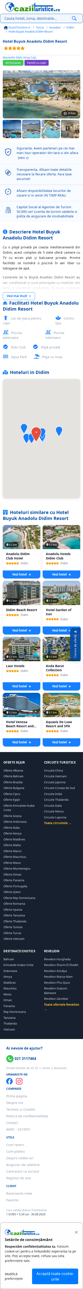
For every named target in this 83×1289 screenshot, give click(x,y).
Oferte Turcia (12, 933)
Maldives (9, 982)
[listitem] (12, 129)
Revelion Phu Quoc (57, 982)
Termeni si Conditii (20, 1109)
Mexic (7, 994)
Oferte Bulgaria (13, 788)
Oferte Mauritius (14, 857)
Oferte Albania (13, 770)
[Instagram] (19, 1081)
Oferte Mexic (12, 863)
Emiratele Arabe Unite (18, 965)
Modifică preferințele (14, 1276)
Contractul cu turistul (22, 1171)
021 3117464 (25, 1058)
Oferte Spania (12, 909)
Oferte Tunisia (12, 927)
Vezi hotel (20, 574)
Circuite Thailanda (56, 800)
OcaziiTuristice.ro (19, 27)
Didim (70, 27)
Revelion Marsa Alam (58, 976)
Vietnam (9, 1029)
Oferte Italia (11, 828)
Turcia (40, 27)
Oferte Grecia (12, 816)
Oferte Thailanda (14, 921)
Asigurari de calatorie (23, 1165)
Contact (12, 1123)
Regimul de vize (18, 1178)
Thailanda (10, 1023)
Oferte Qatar (12, 892)
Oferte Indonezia (15, 822)
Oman (7, 1000)
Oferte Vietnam (13, 939)
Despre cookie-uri (19, 1158)
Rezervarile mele (19, 1193)
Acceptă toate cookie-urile (55, 1276)
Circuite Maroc (54, 811)
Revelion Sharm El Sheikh (61, 965)
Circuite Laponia (55, 817)
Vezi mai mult (17, 296)
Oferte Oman (12, 874)
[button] (59, 431)
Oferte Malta (12, 845)
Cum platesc (15, 1151)
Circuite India (53, 794)
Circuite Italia (53, 805)
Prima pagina (16, 1096)
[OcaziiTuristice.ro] (32, 7)
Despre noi (14, 1103)
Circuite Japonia (54, 782)
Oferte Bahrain (13, 776)
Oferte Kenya (12, 833)
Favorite (12, 1200)
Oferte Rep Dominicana (19, 898)
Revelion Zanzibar (56, 999)
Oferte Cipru (11, 794)
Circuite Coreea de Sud (59, 788)
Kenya (7, 976)
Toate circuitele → (57, 823)
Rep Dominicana (14, 1012)
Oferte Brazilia (13, 782)
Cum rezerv (15, 1145)
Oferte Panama (13, 880)
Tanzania (9, 1018)
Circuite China (53, 770)
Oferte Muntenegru (16, 868)
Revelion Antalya (55, 971)
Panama (9, 1006)
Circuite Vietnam (55, 776)
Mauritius (10, 988)
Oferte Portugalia (15, 886)
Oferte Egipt (11, 800)
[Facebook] (9, 1081)
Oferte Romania (14, 903)
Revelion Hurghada (57, 959)
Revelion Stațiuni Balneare (55, 990)
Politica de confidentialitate (27, 1116)
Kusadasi (55, 27)
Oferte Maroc (12, 851)
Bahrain (8, 959)
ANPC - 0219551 (18, 1129)
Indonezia (10, 971)
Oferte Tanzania (14, 915)
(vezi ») (23, 157)
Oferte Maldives (14, 839)
